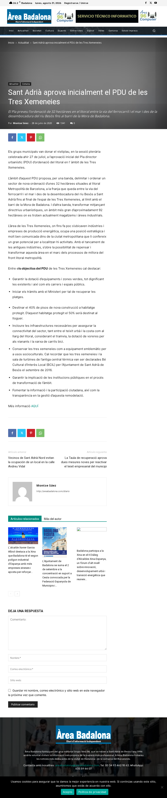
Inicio (11, 42)
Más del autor (53, 519)
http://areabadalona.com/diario (53, 491)
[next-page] (17, 593)
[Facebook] (145, 3)
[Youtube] (155, 3)
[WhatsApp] (40, 137)
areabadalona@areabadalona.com (77, 765)
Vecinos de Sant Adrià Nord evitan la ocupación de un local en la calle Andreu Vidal (31, 462)
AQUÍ (34, 406)
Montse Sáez (21, 123)
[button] (154, 31)
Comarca (26, 83)
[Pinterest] (31, 137)
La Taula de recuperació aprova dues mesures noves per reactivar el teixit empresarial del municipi (84, 462)
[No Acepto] (162, 787)
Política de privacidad (92, 792)
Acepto (68, 792)
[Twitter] (150, 3)
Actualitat (23, 42)
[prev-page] (10, 593)
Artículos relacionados (25, 519)
